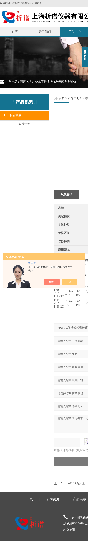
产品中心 (73, 98)
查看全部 (24, 123)
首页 (15, 31)
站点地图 (69, 529)
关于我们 (45, 31)
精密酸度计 (17, 115)
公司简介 (53, 499)
